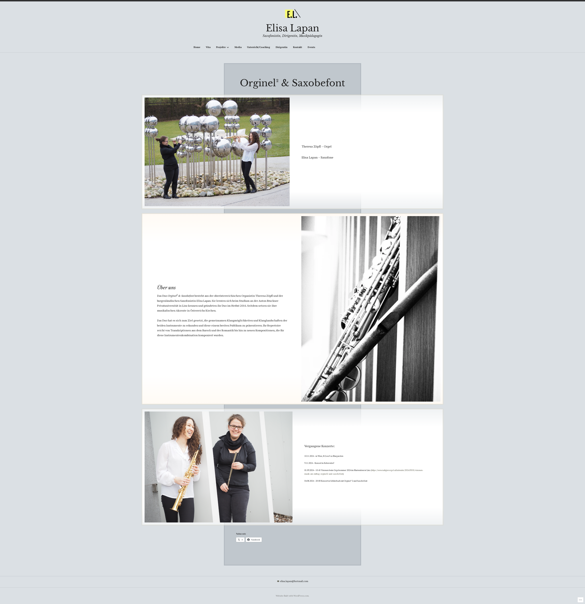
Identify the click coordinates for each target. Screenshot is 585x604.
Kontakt (297, 47)
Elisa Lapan (292, 28)
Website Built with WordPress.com (292, 595)
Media (238, 47)
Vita (208, 47)
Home (196, 47)
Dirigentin (281, 47)
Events (311, 47)
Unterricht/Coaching (258, 47)
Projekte (221, 47)
